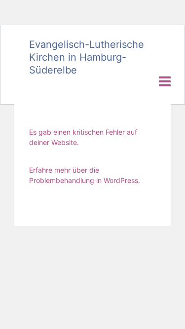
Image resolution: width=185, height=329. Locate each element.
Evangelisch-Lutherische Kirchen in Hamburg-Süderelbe (86, 57)
